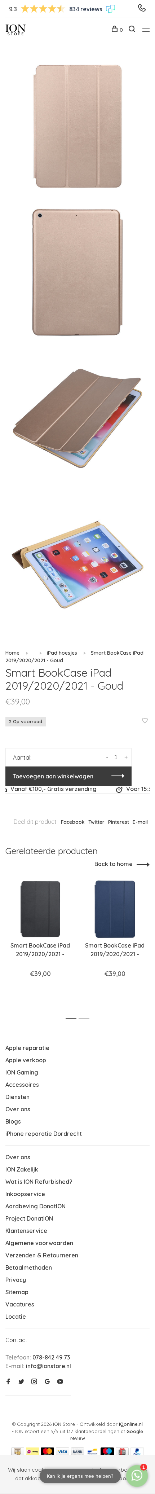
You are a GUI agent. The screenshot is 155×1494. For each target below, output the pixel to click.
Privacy (15, 1279)
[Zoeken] (133, 30)
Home (12, 653)
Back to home (113, 863)
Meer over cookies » (114, 1478)
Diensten (17, 1096)
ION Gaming (21, 1072)
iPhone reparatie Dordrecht (43, 1133)
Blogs (13, 1121)
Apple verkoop (25, 1060)
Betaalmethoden (28, 1267)
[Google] (47, 1381)
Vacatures (19, 1304)
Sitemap (16, 1292)
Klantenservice (26, 1230)
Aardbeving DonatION (35, 1206)
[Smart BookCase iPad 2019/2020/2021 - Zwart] (40, 909)
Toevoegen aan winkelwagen (53, 776)
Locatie (15, 1316)
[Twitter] (21, 1381)
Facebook (73, 822)
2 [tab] (86, 1018)
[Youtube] (60, 1381)
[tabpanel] (40, 944)
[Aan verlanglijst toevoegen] (145, 721)
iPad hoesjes (62, 653)
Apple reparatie (27, 1047)
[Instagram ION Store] (34, 1381)
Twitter (96, 822)
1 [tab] (73, 1018)
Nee (77, 1478)
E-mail (140, 822)
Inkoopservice (25, 1194)
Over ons (17, 1109)
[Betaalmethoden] (17, 1453)
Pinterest (118, 822)
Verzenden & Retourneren (41, 1255)
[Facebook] (8, 1381)
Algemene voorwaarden (39, 1243)
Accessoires (22, 1084)
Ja (59, 1478)
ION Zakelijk (21, 1169)
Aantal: (22, 757)
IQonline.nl (131, 1424)
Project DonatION (29, 1218)
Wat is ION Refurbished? (38, 1181)
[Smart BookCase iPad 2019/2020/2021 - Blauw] (115, 909)
